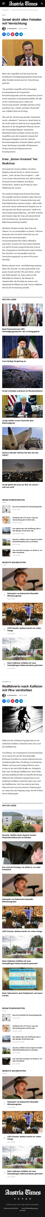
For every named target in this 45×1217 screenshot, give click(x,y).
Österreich (6, 682)
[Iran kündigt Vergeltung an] (22, 347)
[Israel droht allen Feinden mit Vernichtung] (22, 52)
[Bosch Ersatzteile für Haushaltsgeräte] (6, 509)
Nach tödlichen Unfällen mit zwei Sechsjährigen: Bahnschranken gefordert (25, 664)
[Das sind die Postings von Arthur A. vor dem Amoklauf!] (6, 552)
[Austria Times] (22, 3)
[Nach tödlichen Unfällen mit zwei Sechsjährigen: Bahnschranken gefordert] (22, 648)
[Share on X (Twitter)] (8, 34)
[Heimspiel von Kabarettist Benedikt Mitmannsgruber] (22, 579)
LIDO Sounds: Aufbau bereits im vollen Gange (22, 931)
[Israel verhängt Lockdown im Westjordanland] (22, 376)
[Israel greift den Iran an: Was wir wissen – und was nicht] (22, 470)
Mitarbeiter (13, 28)
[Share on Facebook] (4, 34)
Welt (4, 15)
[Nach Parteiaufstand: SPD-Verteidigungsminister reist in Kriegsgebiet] (22, 315)
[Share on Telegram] (21, 34)
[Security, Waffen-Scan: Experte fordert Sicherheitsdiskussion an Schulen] (6, 542)
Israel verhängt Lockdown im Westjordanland (22, 391)
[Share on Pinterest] (12, 34)
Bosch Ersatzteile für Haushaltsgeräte (27, 507)
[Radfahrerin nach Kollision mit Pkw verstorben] (22, 719)
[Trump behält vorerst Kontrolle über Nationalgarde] (22, 406)
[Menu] (3, 3)
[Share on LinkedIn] (17, 34)
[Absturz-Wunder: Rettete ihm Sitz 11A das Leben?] (22, 438)
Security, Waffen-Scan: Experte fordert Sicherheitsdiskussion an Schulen (19, 836)
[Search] (42, 3)
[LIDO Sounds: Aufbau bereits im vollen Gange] (22, 614)
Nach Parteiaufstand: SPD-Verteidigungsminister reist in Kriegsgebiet (21, 330)
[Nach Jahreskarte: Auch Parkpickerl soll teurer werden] (22, 979)
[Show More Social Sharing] (25, 34)
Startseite (5, 10)
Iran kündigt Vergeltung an (14, 361)
